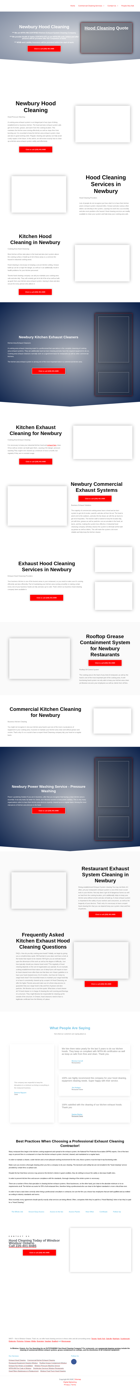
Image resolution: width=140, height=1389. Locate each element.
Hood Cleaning (100, 28)
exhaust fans (51, 445)
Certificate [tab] (103, 1212)
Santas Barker (77, 1114)
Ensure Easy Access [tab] (36, 1212)
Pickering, (20, 1341)
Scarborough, (125, 1339)
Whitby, (33, 1341)
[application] (103, 6)
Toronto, (94, 1339)
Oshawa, (27, 1341)
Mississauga (66, 1341)
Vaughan (48, 1341)
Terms (73, 1385)
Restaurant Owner (77, 1116)
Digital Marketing (70, 1382)
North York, (101, 1339)
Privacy (67, 1385)
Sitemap (78, 1379)
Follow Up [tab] (117, 1212)
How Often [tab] (90, 1212)
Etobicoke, (12, 1341)
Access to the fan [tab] (56, 1212)
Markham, (116, 1339)
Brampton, (40, 1341)
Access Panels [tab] (74, 1212)
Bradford (55, 1341)
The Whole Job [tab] (17, 1212)
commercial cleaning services (109, 1348)
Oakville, (109, 1339)
